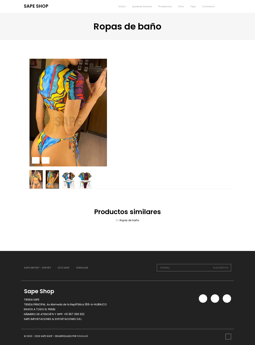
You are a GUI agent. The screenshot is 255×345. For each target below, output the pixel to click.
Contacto (208, 6)
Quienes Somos (142, 6)
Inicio (122, 6)
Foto (181, 6)
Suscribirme (220, 267)
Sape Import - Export (37, 267)
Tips (193, 6)
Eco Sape (63, 267)
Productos (165, 6)
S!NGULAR (82, 267)
